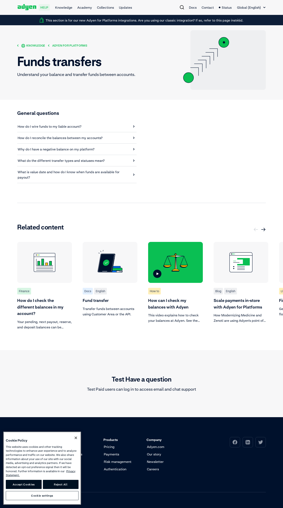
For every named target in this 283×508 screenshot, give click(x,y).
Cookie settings (42, 495)
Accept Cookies (24, 484)
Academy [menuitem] (84, 7)
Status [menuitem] (227, 7)
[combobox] (251, 7)
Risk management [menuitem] (117, 462)
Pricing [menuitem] (109, 447)
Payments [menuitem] (111, 454)
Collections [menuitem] (105, 7)
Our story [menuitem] (154, 454)
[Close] (75, 437)
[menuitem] (182, 7)
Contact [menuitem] (208, 7)
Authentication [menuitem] (115, 469)
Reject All (61, 484)
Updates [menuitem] (125, 7)
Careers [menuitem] (153, 469)
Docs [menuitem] (193, 7)
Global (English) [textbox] (249, 7)
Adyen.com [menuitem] (155, 447)
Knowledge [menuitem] (63, 7)
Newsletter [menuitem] (155, 462)
